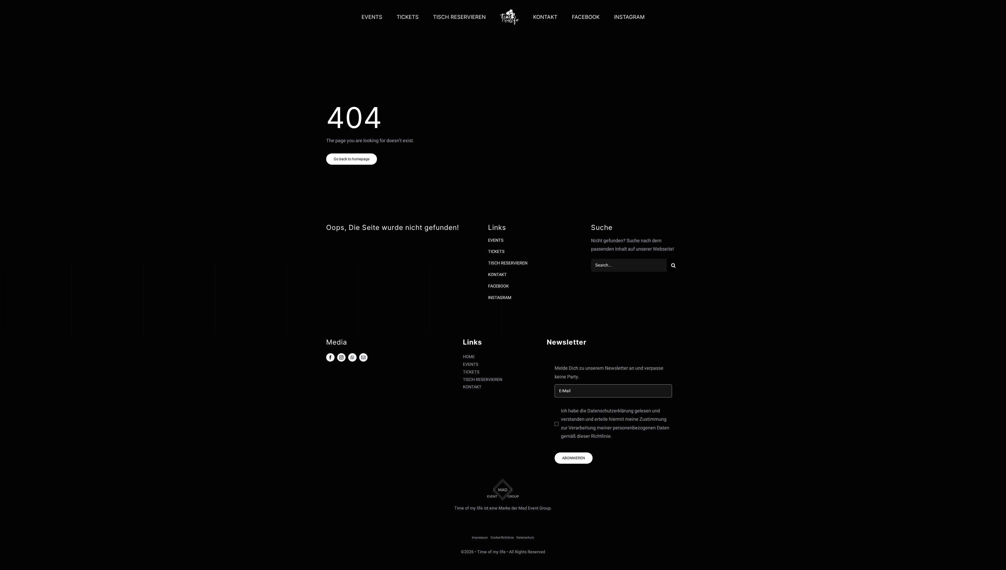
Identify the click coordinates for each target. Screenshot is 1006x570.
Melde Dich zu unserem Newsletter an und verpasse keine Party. (609, 372)
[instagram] (341, 357)
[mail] (363, 357)
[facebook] (330, 357)
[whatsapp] (352, 357)
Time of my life (491, 552)
